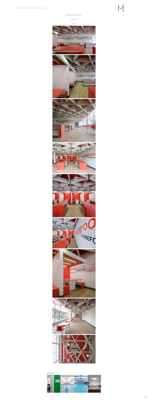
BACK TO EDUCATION (74, 19)
